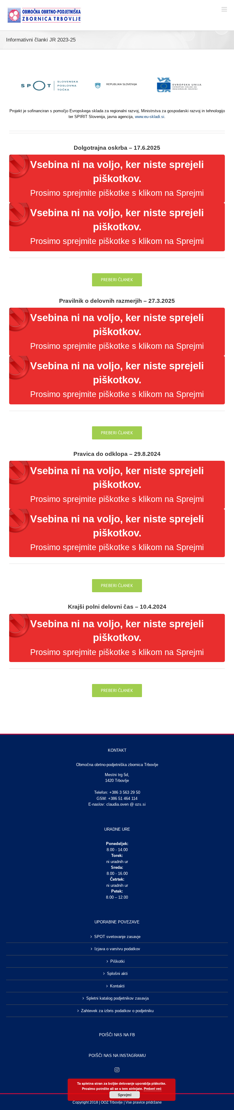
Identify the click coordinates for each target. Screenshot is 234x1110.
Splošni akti (117, 973)
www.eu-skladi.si (149, 116)
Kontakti (117, 986)
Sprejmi (124, 1094)
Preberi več (152, 1088)
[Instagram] (117, 1069)
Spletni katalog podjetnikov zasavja (117, 998)
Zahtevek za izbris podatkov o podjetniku (117, 1010)
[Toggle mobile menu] (225, 9)
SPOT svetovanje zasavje (117, 936)
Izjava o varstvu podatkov (117, 949)
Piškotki (117, 961)
